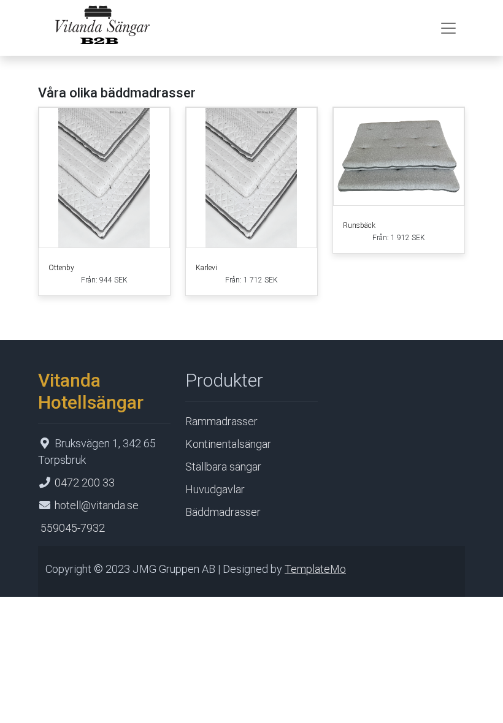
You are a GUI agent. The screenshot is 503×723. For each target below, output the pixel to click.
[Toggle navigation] (448, 28)
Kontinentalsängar (228, 443)
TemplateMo (315, 568)
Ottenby (61, 267)
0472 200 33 (85, 482)
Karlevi (206, 267)
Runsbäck (359, 225)
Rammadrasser (221, 421)
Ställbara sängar (223, 466)
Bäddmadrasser (223, 511)
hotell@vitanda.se (97, 505)
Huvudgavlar (215, 489)
